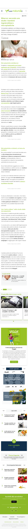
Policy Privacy (16, 521)
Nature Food (4, 93)
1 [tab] (13, 321)
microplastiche (5, 103)
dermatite (22, 71)
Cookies (22, 521)
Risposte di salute (13, 518)
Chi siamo (4, 516)
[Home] (14, 11)
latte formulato (5, 110)
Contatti (12, 516)
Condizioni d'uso (7, 521)
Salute (4, 289)
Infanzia (9, 289)
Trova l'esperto (21, 516)
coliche (5, 69)
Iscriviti (14, 501)
